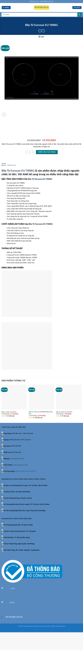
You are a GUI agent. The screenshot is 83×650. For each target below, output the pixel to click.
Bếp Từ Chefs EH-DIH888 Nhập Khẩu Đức (41, 413)
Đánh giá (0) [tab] (11, 165)
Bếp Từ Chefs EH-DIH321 (64, 412)
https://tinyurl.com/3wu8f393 (25, 471)
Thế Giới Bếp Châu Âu (14, 617)
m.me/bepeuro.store (20, 465)
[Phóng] (4, 115)
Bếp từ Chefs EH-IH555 (9, 412)
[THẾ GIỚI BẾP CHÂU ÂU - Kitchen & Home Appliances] (41, 7)
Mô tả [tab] (4, 165)
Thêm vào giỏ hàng (47, 152)
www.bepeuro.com (17, 458)
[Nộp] (79, 15)
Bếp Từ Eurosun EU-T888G (18, 170)
